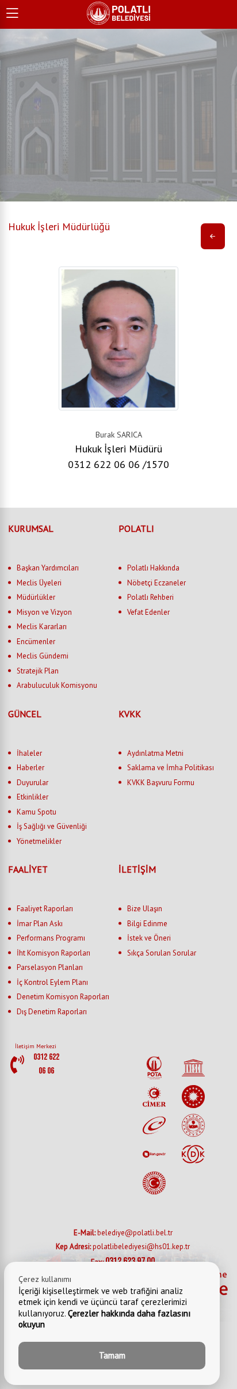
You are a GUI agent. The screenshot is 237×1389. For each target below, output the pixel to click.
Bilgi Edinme (147, 923)
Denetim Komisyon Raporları (63, 997)
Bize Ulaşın (144, 909)
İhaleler (29, 753)
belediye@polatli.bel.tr (123, 1233)
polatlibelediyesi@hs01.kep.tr (123, 1246)
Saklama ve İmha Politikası (170, 767)
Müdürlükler (36, 597)
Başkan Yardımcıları (48, 568)
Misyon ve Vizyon (44, 612)
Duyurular (32, 782)
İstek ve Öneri (149, 938)
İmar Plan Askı (40, 923)
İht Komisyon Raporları (53, 953)
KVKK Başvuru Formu (160, 782)
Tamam (112, 1355)
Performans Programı (51, 938)
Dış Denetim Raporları (52, 1012)
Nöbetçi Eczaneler (156, 583)
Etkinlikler (32, 797)
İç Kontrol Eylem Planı (52, 982)
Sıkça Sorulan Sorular (161, 953)
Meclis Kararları (42, 626)
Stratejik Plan (38, 671)
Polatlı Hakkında (153, 568)
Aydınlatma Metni (155, 753)
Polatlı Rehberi (150, 597)
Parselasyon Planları (50, 967)
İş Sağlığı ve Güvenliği (52, 826)
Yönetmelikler (39, 841)
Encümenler (36, 641)
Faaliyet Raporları (45, 909)
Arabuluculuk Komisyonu (57, 685)
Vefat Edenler (148, 612)
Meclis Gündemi (42, 656)
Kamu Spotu (36, 812)
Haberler (30, 767)
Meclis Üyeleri (39, 583)
